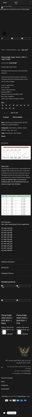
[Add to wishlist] (12, 332)
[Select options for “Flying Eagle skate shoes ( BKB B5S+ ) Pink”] (19, 332)
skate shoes (10, 327)
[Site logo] (16, 2)
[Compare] (9, 332)
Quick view (6, 332)
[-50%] (8, 292)
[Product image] (8, 306)
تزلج (13, 329)
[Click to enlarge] (4, 33)
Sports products (6, 329)
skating (3, 327)
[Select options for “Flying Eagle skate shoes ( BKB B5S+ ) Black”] (4, 332)
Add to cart (14, 112)
